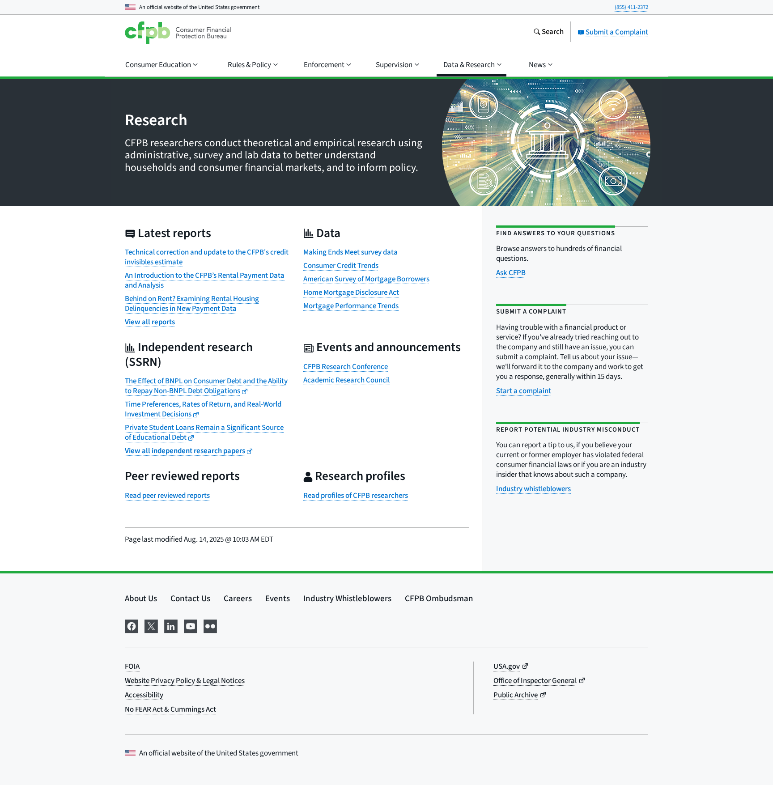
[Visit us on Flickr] (210, 625)
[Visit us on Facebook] (131, 625)
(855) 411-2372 (631, 7)
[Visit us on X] (151, 625)
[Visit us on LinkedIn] (171, 625)
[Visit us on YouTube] (190, 625)
